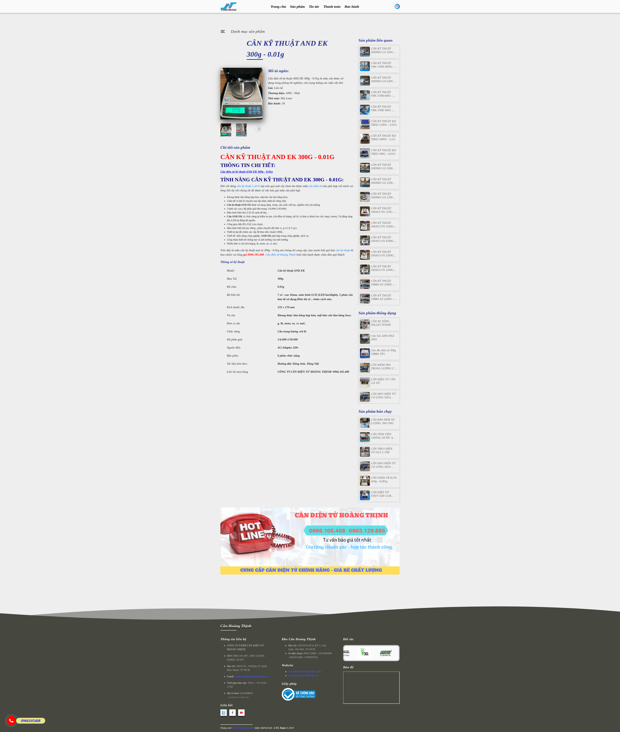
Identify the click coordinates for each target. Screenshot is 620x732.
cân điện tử (315, 186)
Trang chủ (278, 7)
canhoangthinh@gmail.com (251, 676)
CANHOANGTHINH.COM (304, 671)
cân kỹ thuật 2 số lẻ (248, 186)
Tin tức (314, 7)
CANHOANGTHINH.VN (303, 675)
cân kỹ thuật (343, 250)
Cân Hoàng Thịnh (235, 626)
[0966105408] (11, 721)
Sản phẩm (297, 7)
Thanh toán (332, 7)
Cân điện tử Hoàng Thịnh (280, 254)
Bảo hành (352, 7)
